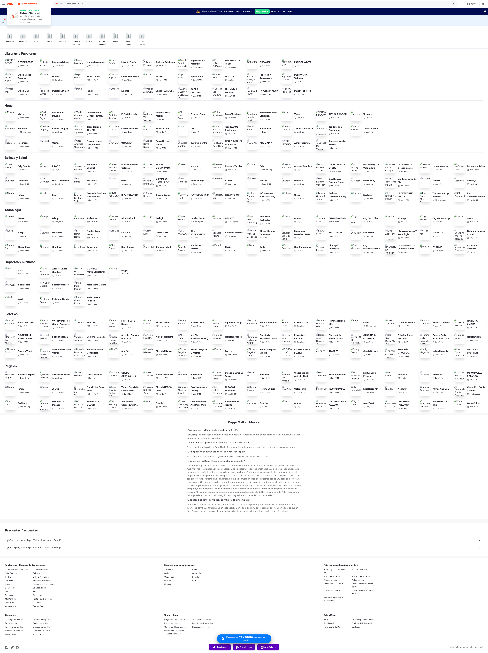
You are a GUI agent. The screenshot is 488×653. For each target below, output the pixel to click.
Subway (36, 573)
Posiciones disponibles (202, 623)
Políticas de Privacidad (362, 623)
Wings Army (10, 606)
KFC (35, 591)
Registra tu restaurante (174, 619)
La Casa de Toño (40, 588)
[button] (29, 4)
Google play (246, 647)
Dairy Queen (10, 595)
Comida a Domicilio (332, 590)
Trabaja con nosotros (201, 619)
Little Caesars (11, 573)
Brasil (194, 569)
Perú (194, 580)
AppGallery (270, 647)
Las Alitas (37, 602)
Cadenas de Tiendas (42, 569)
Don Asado (10, 588)
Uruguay (168, 584)
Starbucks (37, 595)
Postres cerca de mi (361, 576)
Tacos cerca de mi (332, 580)
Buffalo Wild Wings (41, 577)
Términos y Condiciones (362, 619)
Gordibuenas (11, 580)
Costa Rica (169, 577)
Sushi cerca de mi (332, 576)
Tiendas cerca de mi (14, 631)
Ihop (7, 591)
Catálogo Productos (14, 619)
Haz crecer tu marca (201, 627)
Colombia (196, 573)
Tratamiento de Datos (333, 627)
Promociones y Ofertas (43, 619)
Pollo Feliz (9, 602)
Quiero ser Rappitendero (175, 627)
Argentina (168, 569)
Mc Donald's (10, 599)
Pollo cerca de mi (359, 580)
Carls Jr (8, 577)
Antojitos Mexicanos (42, 580)
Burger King (38, 606)
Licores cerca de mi (42, 631)
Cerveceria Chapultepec (44, 584)
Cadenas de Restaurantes (16, 569)
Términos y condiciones (281, 11)
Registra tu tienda (172, 623)
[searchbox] (254, 4)
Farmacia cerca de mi (14, 627)
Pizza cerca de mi (359, 569)
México (167, 580)
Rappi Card (329, 623)
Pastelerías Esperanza (42, 599)
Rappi (4, 22)
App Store (222, 647)
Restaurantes (11, 623)
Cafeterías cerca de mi (334, 584)
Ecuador (196, 577)
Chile (166, 573)
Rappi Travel (10, 634)
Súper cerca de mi (41, 623)
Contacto (356, 627)
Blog (326, 619)
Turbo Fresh (38, 634)
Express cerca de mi (42, 627)
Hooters (8, 584)
